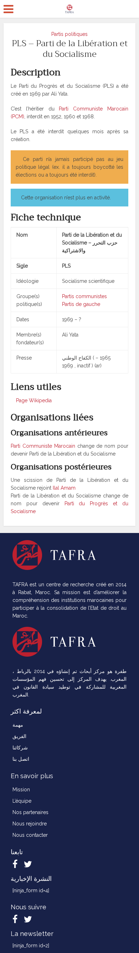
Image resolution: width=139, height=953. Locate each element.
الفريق (19, 736)
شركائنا (20, 747)
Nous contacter (30, 835)
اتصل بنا (20, 759)
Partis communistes (84, 296)
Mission (21, 789)
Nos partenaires (30, 812)
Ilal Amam (64, 488)
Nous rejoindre (29, 824)
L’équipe (21, 801)
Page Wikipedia (33, 400)
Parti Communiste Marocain (43, 446)
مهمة (17, 725)
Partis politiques (69, 34)
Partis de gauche (81, 304)
